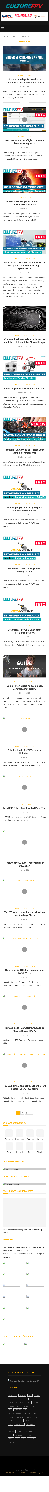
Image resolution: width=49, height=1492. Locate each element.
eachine (25, 1406)
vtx (23, 1439)
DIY (18, 1406)
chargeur (34, 1399)
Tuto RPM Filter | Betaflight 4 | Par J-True (24, 808)
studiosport (30, 1431)
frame (11, 1417)
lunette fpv (19, 1424)
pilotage (21, 1428)
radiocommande (33, 1428)
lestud (27, 1421)
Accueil (5, 36)
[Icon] (24, 119)
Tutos (14, 36)
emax (34, 1406)
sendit (20, 1431)
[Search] (46, 28)
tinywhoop (18, 1435)
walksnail (31, 1439)
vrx (17, 1439)
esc (10, 1410)
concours (36, 1402)
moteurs (12, 1428)
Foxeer (27, 1413)
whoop (11, 1442)
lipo (34, 1421)
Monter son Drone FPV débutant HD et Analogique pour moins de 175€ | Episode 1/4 (24, 265)
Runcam (11, 1431)
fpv (35, 1413)
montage (30, 1424)
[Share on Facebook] (24, 102)
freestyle (20, 1417)
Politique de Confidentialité (17, 1472)
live (10, 1424)
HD (36, 1417)
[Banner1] (24, 1169)
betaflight (12, 1395)
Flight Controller (15, 1413)
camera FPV (12, 1399)
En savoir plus (23, 1250)
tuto (10, 1439)
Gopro (29, 1417)
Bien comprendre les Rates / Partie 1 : (24, 388)
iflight (19, 1421)
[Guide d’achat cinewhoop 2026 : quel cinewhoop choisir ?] (24, 1212)
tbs (10, 1435)
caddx (37, 1395)
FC (25, 1410)
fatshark (18, 1410)
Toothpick (29, 1435)
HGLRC (11, 1421)
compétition (24, 1402)
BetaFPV (22, 1395)
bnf (30, 1395)
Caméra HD (23, 1399)
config (11, 1406)
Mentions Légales (37, 1472)
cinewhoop (13, 1402)
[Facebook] (16, 1461)
